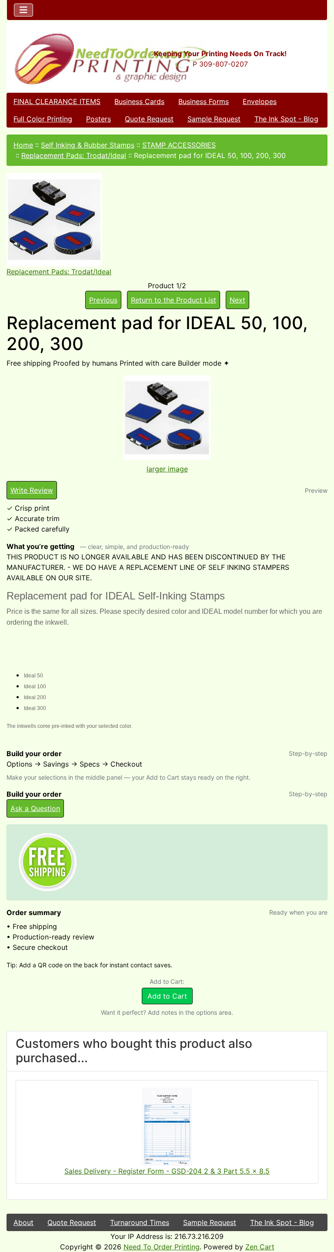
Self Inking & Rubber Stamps (87, 145)
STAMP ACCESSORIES (179, 145)
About (23, 1222)
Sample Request (213, 118)
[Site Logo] (60, 58)
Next (237, 300)
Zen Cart (259, 1246)
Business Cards (139, 101)
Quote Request (149, 118)
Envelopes (260, 101)
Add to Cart (167, 996)
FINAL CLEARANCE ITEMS (56, 101)
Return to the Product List (173, 300)
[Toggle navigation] (23, 10)
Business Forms (203, 101)
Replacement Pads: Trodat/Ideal (73, 155)
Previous (103, 300)
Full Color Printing (42, 118)
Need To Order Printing (162, 1246)
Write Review (31, 490)
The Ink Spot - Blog (286, 118)
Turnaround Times (139, 1222)
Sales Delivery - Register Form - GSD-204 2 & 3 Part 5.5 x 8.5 (167, 1171)
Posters (98, 118)
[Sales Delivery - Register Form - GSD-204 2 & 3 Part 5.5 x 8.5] (167, 1125)
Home (23, 145)
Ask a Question (35, 808)
